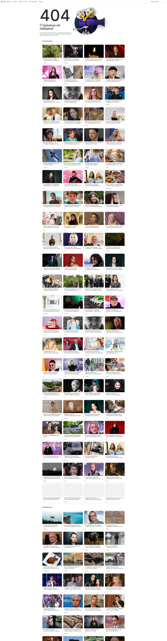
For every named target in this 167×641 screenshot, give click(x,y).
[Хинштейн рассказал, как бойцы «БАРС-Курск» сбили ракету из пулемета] (52, 472)
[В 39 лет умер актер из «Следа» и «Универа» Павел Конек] (94, 138)
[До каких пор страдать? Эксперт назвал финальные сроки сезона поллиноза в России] (73, 159)
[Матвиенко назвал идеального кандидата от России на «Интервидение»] (115, 96)
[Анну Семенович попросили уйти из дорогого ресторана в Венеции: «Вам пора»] (115, 54)
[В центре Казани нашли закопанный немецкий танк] (73, 75)
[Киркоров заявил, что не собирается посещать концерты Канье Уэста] (94, 493)
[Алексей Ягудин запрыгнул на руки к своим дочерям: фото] (94, 389)
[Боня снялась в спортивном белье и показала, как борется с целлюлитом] (73, 472)
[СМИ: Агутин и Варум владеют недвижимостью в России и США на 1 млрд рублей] (52, 117)
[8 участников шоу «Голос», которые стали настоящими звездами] (115, 577)
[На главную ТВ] (4, 1)
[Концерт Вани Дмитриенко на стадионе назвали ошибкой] (52, 284)
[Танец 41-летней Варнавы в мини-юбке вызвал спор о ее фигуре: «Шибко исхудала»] (52, 410)
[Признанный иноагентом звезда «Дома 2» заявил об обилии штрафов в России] (73, 201)
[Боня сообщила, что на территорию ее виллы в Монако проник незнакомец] (115, 284)
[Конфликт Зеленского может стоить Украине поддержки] (73, 305)
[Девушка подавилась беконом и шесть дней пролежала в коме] (52, 305)
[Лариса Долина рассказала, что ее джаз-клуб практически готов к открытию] (94, 598)
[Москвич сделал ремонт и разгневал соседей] (94, 451)
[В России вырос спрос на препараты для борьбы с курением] (94, 159)
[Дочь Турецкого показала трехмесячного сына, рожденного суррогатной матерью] (73, 221)
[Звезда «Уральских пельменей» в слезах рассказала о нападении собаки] (73, 117)
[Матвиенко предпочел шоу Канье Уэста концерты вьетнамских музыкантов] (52, 556)
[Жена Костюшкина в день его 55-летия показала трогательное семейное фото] (52, 451)
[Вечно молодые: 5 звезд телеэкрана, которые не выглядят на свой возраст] (73, 242)
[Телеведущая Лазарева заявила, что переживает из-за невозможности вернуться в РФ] (115, 347)
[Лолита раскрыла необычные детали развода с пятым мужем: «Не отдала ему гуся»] (115, 431)
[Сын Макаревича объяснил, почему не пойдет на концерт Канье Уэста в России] (73, 619)
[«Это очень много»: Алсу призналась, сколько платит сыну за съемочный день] (73, 180)
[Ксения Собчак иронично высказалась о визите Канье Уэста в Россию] (94, 472)
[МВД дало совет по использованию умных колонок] (73, 410)
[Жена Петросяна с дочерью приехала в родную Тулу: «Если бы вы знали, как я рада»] (52, 242)
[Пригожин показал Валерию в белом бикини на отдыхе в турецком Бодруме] (115, 117)
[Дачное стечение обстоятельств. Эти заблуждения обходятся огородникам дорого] (94, 117)
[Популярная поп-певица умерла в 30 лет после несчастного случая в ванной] (94, 54)
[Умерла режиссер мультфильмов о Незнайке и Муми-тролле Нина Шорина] (52, 201)
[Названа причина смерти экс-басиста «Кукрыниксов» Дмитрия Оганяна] (94, 326)
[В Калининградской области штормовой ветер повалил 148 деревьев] (52, 389)
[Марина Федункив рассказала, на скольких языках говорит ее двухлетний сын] (73, 138)
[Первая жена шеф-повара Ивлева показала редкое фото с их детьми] (115, 75)
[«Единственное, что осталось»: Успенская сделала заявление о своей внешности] (115, 138)
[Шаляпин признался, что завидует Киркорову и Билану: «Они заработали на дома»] (52, 138)
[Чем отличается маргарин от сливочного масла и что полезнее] (94, 347)
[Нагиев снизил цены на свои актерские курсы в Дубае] (52, 368)
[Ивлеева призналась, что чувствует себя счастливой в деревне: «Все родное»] (52, 347)
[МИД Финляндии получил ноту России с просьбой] (52, 159)
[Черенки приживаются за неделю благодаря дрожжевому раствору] (73, 284)
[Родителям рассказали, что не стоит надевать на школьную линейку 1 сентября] (52, 221)
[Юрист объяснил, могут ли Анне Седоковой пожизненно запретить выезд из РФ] (115, 201)
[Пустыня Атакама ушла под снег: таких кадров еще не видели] (73, 493)
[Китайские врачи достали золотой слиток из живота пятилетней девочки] (73, 326)
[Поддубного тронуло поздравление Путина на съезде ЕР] (73, 556)
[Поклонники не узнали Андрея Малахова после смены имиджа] (115, 263)
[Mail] (2, 1)
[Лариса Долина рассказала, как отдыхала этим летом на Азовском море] (115, 493)
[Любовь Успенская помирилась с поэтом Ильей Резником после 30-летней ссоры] (115, 535)
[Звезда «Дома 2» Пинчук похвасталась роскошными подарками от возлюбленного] (94, 535)
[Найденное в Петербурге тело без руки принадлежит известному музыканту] (73, 96)
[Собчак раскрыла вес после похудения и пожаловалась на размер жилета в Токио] (115, 598)
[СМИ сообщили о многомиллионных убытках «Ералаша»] (52, 598)
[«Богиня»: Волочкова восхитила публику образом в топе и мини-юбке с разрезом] (94, 556)
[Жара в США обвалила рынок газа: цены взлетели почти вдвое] (115, 619)
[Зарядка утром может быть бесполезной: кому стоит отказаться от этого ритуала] (73, 535)
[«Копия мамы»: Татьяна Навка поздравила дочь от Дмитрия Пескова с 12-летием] (52, 180)
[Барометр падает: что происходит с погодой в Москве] (94, 368)
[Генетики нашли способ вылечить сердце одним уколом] (94, 514)
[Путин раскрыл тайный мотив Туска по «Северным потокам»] (52, 619)
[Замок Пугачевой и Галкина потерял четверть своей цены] (73, 389)
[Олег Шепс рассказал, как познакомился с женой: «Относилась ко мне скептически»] (115, 556)
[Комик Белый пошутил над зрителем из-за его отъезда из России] (73, 577)
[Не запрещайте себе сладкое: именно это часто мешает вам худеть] (52, 326)
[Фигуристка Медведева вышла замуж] (52, 431)
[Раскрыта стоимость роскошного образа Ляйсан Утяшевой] (115, 389)
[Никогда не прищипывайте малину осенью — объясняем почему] (52, 54)
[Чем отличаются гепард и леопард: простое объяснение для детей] (115, 472)
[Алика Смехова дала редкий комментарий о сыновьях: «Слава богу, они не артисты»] (94, 410)
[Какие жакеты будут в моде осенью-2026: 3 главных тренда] (115, 410)
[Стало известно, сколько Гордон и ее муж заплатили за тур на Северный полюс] (115, 221)
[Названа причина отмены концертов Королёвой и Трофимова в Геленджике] (52, 75)
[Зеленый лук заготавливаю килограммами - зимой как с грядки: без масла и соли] (94, 305)
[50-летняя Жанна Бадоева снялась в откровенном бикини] (94, 201)
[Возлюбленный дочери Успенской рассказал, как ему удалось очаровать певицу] (115, 451)
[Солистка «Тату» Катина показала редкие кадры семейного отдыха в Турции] (73, 263)
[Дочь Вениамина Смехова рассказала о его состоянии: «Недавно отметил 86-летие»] (73, 347)
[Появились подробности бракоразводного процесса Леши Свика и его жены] (115, 326)
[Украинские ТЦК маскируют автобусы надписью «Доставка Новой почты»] (73, 451)
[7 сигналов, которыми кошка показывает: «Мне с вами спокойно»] (52, 535)
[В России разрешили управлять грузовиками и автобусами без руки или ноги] (73, 431)
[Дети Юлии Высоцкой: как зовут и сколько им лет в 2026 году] (94, 96)
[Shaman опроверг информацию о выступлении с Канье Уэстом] (52, 493)
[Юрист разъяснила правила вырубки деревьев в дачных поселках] (73, 514)
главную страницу (54, 35)
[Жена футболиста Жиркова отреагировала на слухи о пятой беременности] (94, 577)
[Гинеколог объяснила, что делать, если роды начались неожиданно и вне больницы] (115, 368)
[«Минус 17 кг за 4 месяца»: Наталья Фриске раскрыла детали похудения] (115, 514)
